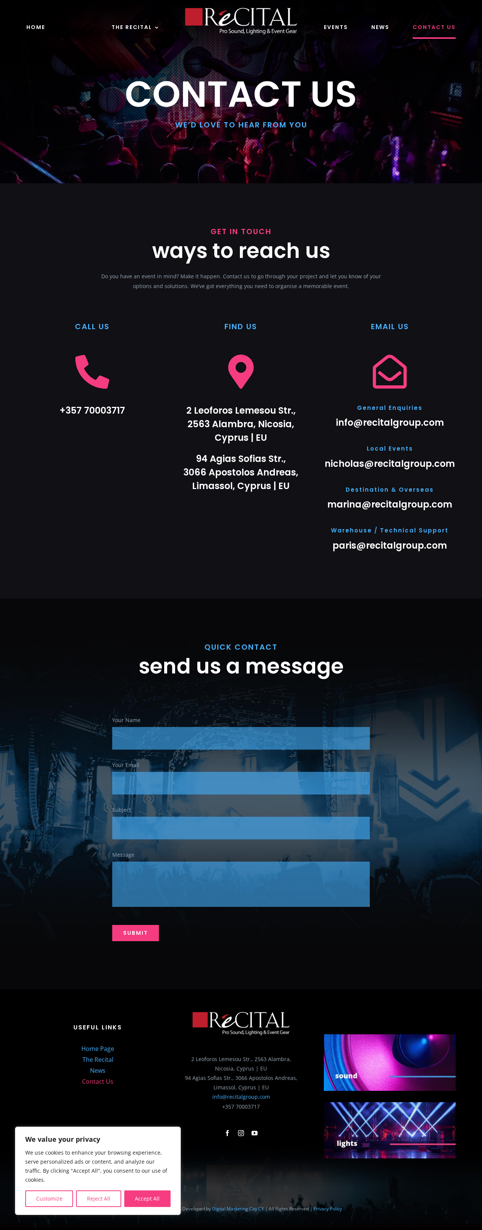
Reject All (98, 1198)
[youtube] (255, 1133)
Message (123, 854)
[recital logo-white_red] (241, 10)
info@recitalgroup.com (241, 1096)
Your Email (125, 764)
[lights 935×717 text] (390, 1104)
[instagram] (241, 1133)
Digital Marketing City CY (238, 1208)
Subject (121, 809)
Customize (49, 1198)
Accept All (147, 1198)
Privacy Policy (328, 1208)
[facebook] (227, 1133)
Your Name (126, 720)
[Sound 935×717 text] (390, 1036)
